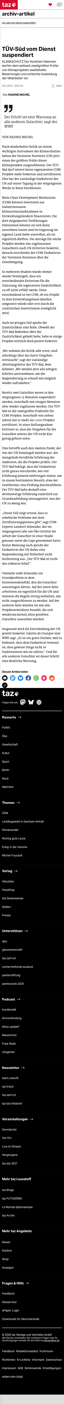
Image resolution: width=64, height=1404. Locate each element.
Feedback (8, 1293)
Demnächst (9, 1129)
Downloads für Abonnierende (20, 1319)
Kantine (7, 1250)
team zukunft (10, 1078)
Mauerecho (9, 1035)
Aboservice (9, 1302)
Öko (4, 736)
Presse (6, 915)
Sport (5, 761)
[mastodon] (23, 704)
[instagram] (39, 704)
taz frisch (8, 1086)
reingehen (8, 1052)
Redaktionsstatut (27, 1351)
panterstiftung (11, 975)
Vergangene (10, 1155)
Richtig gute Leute (14, 838)
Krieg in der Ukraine (14, 847)
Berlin (5, 770)
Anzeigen (8, 1267)
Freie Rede (9, 1043)
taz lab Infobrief (12, 1103)
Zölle (5, 813)
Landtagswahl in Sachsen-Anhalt (23, 821)
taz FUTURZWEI (12, 1198)
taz (10, 693)
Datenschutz (54, 1359)
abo (4, 941)
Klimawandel (10, 830)
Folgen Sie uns (10, 702)
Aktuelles (8, 881)
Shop (5, 1259)
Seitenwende (33, 1368)
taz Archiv (8, 1215)
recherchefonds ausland (17, 966)
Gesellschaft (10, 744)
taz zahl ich (9, 958)
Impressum (9, 1368)
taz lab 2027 (9, 1163)
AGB (21, 1368)
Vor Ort (6, 1138)
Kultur (6, 753)
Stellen (6, 907)
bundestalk (9, 1009)
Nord (5, 778)
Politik (6, 727)
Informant (38, 1359)
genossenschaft (12, 949)
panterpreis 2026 (13, 983)
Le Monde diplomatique (17, 1207)
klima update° (10, 1026)
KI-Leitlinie (24, 1359)
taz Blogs (8, 1190)
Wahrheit (7, 787)
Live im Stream (11, 1146)
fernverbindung (12, 1018)
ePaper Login (10, 1310)
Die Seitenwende (12, 898)
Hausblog (8, 889)
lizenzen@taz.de (52, 1340)
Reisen (6, 1242)
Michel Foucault (12, 855)
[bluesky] (31, 704)
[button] (59, 5)
